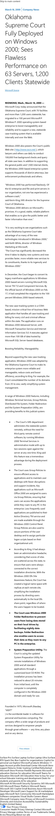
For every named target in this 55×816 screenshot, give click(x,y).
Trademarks (42, 812)
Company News (31, 9)
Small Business (29, 788)
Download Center (29, 765)
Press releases (24, 748)
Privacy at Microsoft (35, 798)
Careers (37, 796)
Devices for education (20, 773)
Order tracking (23, 767)
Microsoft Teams (38, 786)
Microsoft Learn (18, 791)
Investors (49, 798)
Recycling (11, 814)
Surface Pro (5, 757)
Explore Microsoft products (26, 762)
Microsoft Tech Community (18, 793)
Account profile (12, 765)
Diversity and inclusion (11, 801)
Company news (17, 798)
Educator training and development (24, 778)
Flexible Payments (32, 770)
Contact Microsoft (42, 809)
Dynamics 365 (38, 783)
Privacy (4, 812)
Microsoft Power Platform (16, 786)
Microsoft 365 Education (22, 775)
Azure (40, 788)
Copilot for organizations (31, 760)
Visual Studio (26, 796)
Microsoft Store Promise (12, 770)
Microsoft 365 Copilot (10, 788)
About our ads (23, 814)
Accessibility (29, 801)
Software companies (10, 796)
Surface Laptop (19, 757)
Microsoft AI (6, 783)
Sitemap (29, 809)
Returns (12, 767)
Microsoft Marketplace (43, 793)
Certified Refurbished (41, 767)
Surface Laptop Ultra (37, 757)
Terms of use (30, 812)
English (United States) (11, 804)
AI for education (29, 780)
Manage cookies (15, 812)
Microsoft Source (12, 90)
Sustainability (41, 801)
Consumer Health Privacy (12, 809)
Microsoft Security (21, 783)
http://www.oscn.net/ (25, 149)
